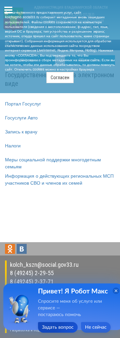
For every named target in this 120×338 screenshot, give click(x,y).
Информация (19, 175)
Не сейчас (96, 327)
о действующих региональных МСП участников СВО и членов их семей (59, 179)
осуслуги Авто (22, 117)
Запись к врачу (21, 131)
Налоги (13, 145)
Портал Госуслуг (23, 103)
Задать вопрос (58, 327)
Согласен (60, 77)
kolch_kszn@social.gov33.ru (44, 264)
